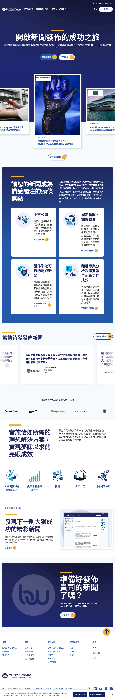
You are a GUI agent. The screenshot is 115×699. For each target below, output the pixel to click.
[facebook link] (106, 688)
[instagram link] (111, 688)
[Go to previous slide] (7, 365)
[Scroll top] (107, 632)
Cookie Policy (57, 695)
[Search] (93, 3)
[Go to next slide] (108, 365)
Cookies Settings (80, 694)
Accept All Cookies (97, 694)
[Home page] (11, 9)
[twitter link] (89, 688)
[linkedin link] (95, 688)
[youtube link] (100, 689)
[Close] (112, 694)
